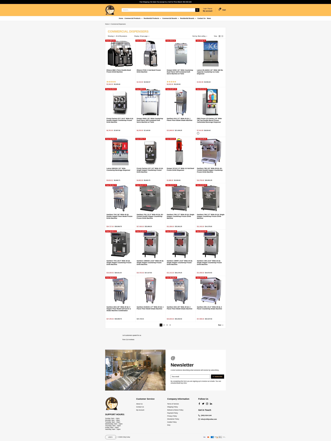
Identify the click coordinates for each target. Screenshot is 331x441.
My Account (140, 410)
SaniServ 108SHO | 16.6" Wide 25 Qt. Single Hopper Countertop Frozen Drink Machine (150, 262)
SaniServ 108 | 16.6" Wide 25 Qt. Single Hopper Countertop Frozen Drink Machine (209, 262)
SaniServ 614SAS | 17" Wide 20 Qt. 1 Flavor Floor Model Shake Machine (150, 308)
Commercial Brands (169, 18)
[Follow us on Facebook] (199, 404)
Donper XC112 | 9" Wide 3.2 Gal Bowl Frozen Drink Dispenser (180, 169)
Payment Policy (172, 413)
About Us (139, 404)
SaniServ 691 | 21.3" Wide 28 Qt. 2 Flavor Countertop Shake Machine (209, 308)
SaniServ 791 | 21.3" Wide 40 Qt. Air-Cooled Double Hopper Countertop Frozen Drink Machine (150, 216)
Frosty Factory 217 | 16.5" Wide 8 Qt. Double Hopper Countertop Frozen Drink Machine (120, 120)
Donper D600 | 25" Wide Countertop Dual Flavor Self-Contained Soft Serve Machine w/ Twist (150, 120)
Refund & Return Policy (175, 410)
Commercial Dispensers (118, 24)
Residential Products (151, 18)
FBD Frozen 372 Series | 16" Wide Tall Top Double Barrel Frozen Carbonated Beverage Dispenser (209, 120)
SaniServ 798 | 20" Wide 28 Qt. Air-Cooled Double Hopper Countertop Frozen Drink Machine (210, 170)
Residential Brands (187, 18)
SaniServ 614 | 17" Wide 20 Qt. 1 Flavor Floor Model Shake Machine (179, 119)
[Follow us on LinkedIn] (211, 404)
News (209, 18)
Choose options (159, 61)
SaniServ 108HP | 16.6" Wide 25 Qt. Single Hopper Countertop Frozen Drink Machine (180, 262)
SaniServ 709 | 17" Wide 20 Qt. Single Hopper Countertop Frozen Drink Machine (180, 216)
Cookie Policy (172, 422)
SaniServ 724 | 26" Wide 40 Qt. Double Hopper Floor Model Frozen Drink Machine (119, 216)
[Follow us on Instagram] (207, 404)
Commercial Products (132, 18)
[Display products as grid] (219, 36)
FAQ (168, 425)
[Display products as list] (222, 36)
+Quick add (131, 61)
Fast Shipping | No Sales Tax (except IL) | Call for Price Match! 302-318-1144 (165, 2)
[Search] (197, 10)
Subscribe (218, 376)
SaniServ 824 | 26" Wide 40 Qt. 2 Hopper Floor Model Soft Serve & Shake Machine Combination (119, 308)
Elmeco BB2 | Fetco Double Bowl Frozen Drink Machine (119, 71)
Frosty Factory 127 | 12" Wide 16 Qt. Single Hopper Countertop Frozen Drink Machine (150, 170)
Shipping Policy (172, 407)
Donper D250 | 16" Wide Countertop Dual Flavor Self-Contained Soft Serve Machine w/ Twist (180, 72)
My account (207, 11)
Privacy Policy (172, 416)
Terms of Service (173, 404)
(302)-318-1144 (206, 415)
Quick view (130, 65)
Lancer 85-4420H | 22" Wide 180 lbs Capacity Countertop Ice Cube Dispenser (210, 72)
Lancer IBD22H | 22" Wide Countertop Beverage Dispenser (118, 169)
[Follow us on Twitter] (203, 404)
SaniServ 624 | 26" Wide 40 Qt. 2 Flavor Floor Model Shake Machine (179, 308)
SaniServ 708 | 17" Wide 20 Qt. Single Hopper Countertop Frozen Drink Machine (210, 216)
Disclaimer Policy (173, 419)
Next (219, 325)
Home (121, 18)
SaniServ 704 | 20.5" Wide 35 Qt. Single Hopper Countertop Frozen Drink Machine (119, 262)
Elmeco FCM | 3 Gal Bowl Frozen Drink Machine (149, 71)
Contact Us (201, 18)
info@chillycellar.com (209, 419)
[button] (111, 82)
